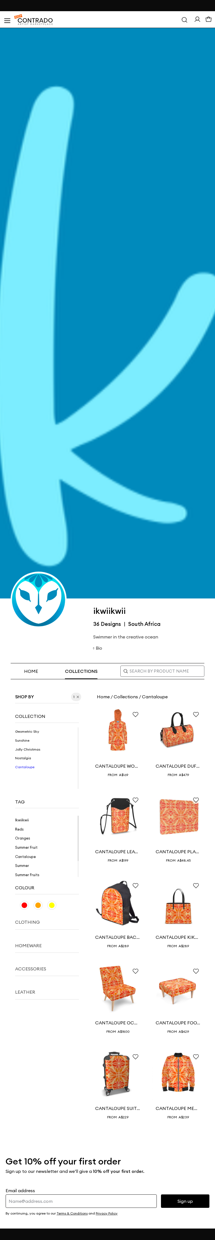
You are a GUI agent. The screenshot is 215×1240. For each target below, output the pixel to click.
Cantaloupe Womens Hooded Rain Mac (118, 766)
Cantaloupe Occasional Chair (118, 1023)
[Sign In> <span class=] (197, 19)
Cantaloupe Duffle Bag (178, 766)
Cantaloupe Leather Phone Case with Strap (118, 851)
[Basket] (209, 19)
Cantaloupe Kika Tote (178, 937)
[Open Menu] (7, 19)
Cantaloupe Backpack (118, 937)
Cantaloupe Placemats (178, 851)
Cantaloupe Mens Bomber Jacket (178, 1108)
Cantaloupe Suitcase (118, 1108)
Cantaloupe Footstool (178, 1023)
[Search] (184, 19)
